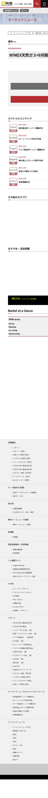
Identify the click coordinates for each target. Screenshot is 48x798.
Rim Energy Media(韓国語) (22, 572)
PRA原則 (16, 596)
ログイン (24, 10)
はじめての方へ (18, 607)
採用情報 (16, 553)
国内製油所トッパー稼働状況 (23, 696)
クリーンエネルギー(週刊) (22, 462)
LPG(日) (16, 641)
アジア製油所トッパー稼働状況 (24, 704)
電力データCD (18, 496)
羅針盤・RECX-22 (19, 731)
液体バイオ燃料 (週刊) (21, 455)
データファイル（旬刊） (22, 476)
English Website (18, 565)
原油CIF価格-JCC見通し (21, 711)
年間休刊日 (17, 603)
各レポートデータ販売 (21, 480)
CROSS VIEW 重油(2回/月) (22, 469)
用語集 (15, 537)
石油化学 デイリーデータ (22, 669)
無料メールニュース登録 (22, 524)
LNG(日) (16, 659)
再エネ (15, 759)
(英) (30, 630)
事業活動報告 (18, 549)
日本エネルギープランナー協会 (24, 576)
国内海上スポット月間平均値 (23, 707)
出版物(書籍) (17, 508)
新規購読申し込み (10, 10)
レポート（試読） (19, 451)
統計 (14, 749)
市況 (14, 741)
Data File (16, 666)
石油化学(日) (17, 651)
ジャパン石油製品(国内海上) (23, 648)
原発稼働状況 (18, 714)
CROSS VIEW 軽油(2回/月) (22, 465)
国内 (14, 734)
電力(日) (16, 662)
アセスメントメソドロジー (22, 592)
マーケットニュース (22, 15)
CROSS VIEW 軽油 (19, 626)
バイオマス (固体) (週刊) (21, 458)
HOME (10, 15)
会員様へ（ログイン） (21, 610)
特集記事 (16, 756)
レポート (16, 447)
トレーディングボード (21, 588)
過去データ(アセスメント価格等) (25, 492)
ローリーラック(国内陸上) (22, 644)
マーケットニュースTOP (20, 33)
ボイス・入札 (18, 745)
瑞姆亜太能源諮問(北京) (21, 569)
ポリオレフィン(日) (20, 655)
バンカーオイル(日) (20, 630)
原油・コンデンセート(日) (22, 633)
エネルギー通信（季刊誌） (22, 473)
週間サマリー (18, 752)
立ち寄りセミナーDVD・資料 (23, 512)
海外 (14, 738)
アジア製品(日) (18, 637)
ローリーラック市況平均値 (22, 700)
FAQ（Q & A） (18, 599)
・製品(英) (29, 637)
